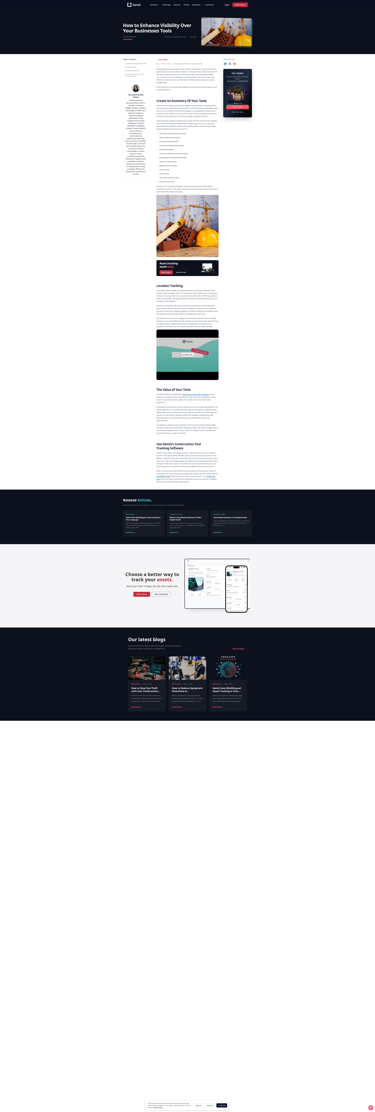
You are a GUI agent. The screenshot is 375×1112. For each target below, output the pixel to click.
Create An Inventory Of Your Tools (136, 64)
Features (177, 5)
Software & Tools (166, 64)
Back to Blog (163, 60)
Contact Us (209, 5)
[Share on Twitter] (230, 64)
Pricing (186, 5)
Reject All (198, 1105)
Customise (210, 1105)
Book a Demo (166, 272)
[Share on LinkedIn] (225, 64)
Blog (157, 64)
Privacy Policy (158, 1107)
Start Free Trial (181, 272)
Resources (196, 5)
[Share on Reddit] (235, 64)
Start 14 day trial (161, 594)
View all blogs (240, 649)
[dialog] (187, 1105)
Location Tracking (130, 67)
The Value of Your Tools (132, 71)
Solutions (153, 5)
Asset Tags (166, 5)
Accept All (221, 1105)
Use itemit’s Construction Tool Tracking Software (134, 75)
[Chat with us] (370, 1107)
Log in (227, 5)
